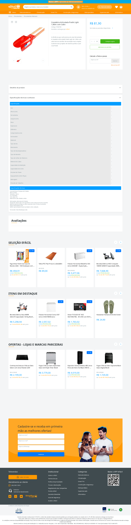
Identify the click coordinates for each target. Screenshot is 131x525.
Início (10, 16)
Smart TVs (54, 12)
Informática (119, 12)
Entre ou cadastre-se (88, 8)
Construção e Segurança (70, 12)
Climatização (41, 12)
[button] (65, 88)
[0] (121, 7)
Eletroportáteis (89, 12)
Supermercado (104, 12)
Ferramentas (18, 16)
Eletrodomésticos (25, 12)
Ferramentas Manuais (30, 16)
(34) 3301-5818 (15, 485)
